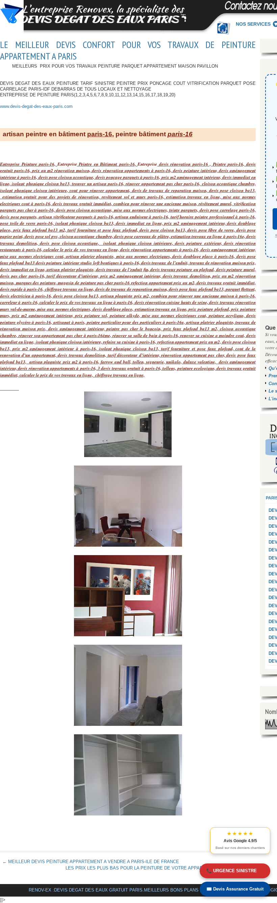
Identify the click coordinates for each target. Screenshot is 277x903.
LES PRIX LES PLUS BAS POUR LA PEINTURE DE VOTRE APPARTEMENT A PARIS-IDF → (159, 868)
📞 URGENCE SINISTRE (231, 870)
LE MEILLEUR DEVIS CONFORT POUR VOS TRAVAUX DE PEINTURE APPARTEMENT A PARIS (128, 50)
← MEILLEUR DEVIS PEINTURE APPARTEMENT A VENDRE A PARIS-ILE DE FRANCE (90, 861)
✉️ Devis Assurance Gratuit (234, 889)
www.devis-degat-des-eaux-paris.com (36, 106)
